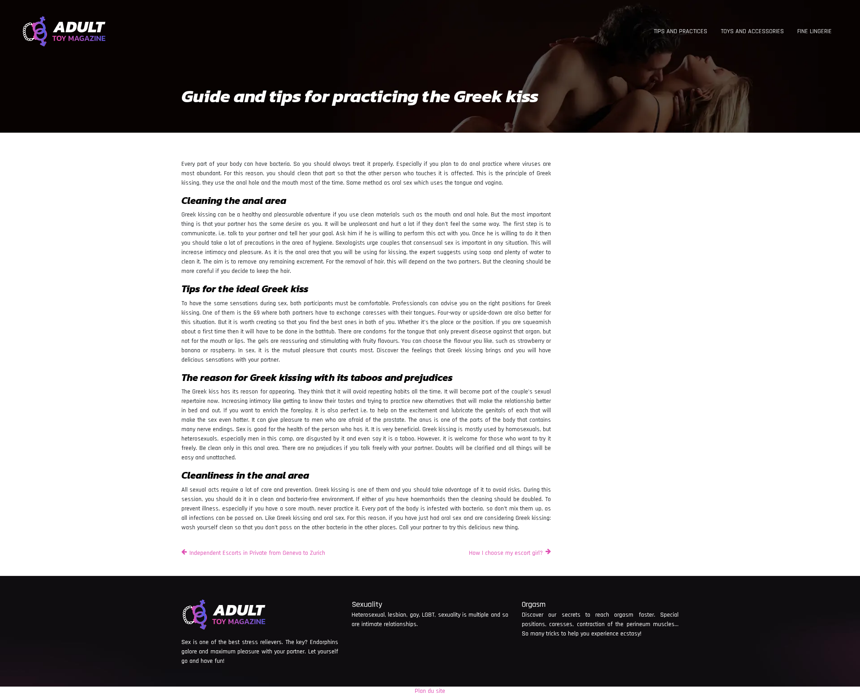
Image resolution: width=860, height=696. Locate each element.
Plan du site (430, 691)
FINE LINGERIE (814, 31)
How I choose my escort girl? (506, 553)
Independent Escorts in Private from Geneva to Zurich (257, 553)
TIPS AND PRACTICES (680, 31)
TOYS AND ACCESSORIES (752, 31)
